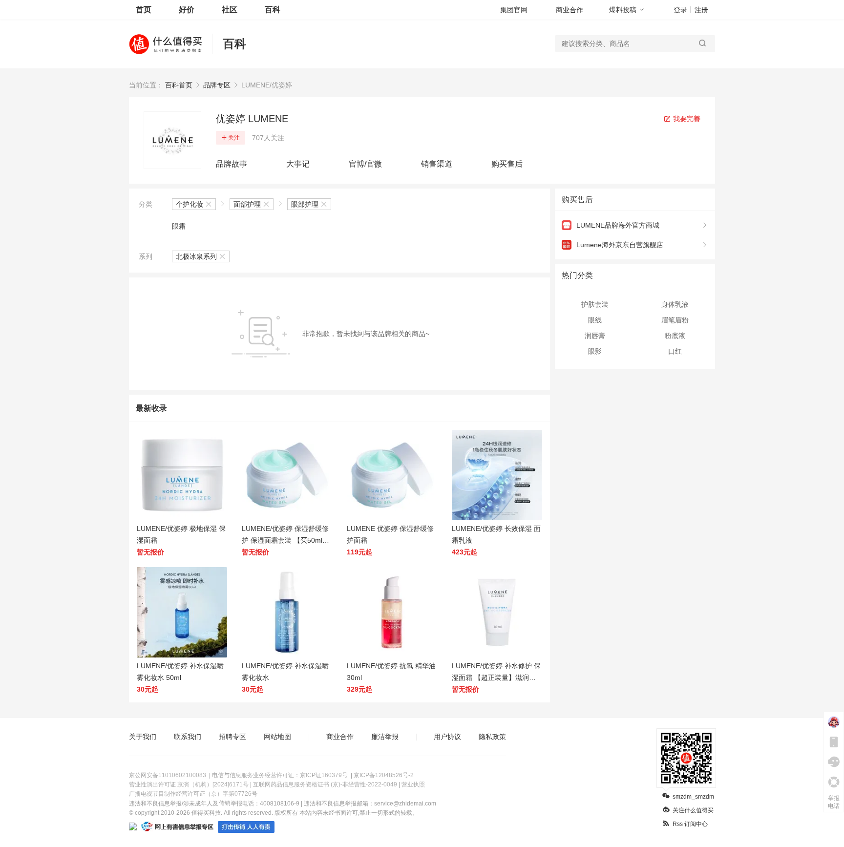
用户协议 (447, 737)
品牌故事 (231, 164)
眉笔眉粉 (675, 320)
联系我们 (187, 737)
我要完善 (685, 119)
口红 (675, 351)
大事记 (298, 164)
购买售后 (507, 164)
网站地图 (277, 737)
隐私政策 (492, 737)
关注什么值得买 (693, 810)
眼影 (595, 351)
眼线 (595, 320)
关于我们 (142, 737)
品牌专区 (217, 85)
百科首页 (178, 85)
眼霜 (179, 226)
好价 (186, 9)
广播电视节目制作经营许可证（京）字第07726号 (193, 793)
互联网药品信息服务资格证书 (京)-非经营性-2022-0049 (325, 784)
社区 (229, 9)
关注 (234, 137)
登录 (680, 10)
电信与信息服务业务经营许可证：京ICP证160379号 (280, 775)
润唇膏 (595, 335)
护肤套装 (595, 304)
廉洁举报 (385, 737)
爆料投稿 (622, 10)
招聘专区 (232, 737)
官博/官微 (365, 164)
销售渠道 (436, 164)
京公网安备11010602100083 (167, 775)
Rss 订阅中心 (690, 824)
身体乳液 (675, 304)
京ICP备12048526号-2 (384, 775)
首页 (143, 9)
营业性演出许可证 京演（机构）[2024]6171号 (189, 784)
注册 (701, 10)
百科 (272, 9)
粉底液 (675, 335)
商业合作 (569, 10)
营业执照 (413, 784)
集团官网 (514, 10)
